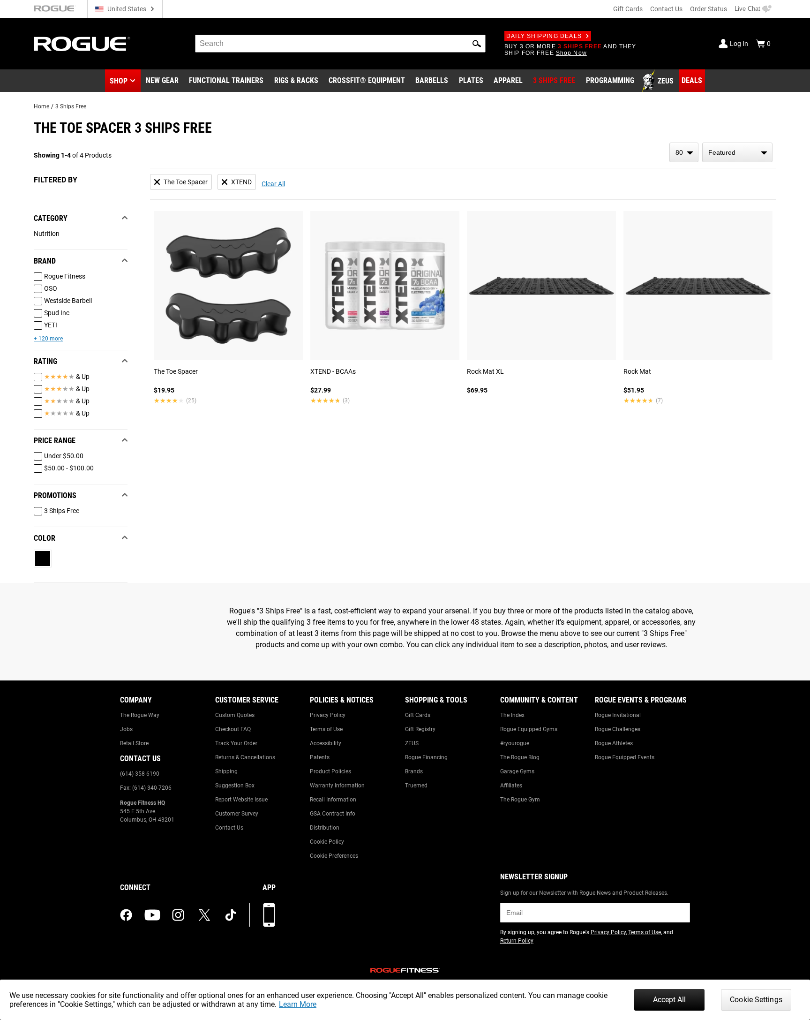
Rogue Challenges (617, 729)
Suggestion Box (235, 785)
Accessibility (325, 743)
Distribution (324, 827)
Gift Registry (420, 729)
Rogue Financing (426, 757)
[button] (477, 44)
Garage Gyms (517, 771)
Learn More (297, 1004)
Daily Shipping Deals (544, 36)
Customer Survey (236, 813)
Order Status (708, 9)
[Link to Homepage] (82, 44)
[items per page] (683, 152)
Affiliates (511, 785)
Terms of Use (326, 729)
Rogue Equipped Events (624, 757)
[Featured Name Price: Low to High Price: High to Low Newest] (737, 152)
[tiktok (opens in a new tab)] (230, 915)
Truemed (416, 785)
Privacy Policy (327, 715)
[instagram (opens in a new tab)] (178, 915)
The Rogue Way (139, 715)
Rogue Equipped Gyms (528, 729)
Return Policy (516, 940)
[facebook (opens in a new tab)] (126, 915)
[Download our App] (269, 915)
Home (41, 106)
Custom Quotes (235, 715)
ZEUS (412, 743)
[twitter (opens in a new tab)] (204, 915)
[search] (340, 44)
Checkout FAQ (233, 729)
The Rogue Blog (520, 757)
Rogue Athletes (614, 743)
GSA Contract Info (332, 813)
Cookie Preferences (334, 856)
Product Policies (330, 771)
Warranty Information (337, 785)
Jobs (126, 729)
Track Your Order (236, 743)
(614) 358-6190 (139, 774)
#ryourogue (514, 743)
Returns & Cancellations (245, 757)
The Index (512, 715)
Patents (320, 757)
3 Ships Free (70, 106)
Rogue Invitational (618, 715)
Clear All (273, 184)
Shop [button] (119, 80)
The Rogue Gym (520, 799)
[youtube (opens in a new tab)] (152, 915)
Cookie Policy (327, 842)
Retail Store (134, 743)
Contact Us (666, 9)
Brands (414, 771)
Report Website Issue (241, 799)
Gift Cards (628, 9)
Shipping (226, 771)
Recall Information (333, 799)
